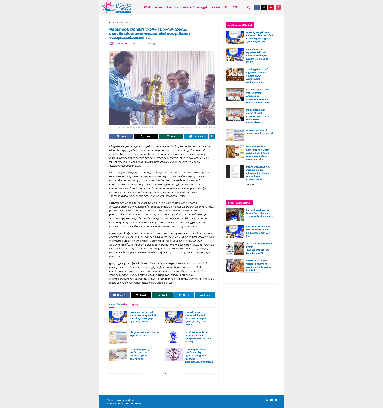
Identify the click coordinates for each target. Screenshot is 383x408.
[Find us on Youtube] (271, 7)
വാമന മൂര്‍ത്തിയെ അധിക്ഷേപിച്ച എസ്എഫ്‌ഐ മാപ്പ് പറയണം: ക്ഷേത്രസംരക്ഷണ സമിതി (199, 356)
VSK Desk (122, 43)
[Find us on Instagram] (278, 7)
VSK (235, 7)
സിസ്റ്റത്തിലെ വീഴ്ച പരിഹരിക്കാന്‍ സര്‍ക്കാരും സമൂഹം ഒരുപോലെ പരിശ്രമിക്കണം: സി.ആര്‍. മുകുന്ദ (257, 117)
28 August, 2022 (138, 43)
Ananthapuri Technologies (130, 403)
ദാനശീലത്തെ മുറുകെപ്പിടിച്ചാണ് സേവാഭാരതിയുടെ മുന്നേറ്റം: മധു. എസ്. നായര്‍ (196, 318)
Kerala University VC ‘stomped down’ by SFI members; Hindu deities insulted (258, 265)
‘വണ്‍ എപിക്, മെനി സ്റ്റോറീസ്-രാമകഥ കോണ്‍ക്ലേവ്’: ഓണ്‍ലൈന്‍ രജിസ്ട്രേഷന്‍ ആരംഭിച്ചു (257, 77)
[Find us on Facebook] (257, 7)
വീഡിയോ (216, 7)
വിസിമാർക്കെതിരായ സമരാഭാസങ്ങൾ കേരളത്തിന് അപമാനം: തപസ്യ (198, 337)
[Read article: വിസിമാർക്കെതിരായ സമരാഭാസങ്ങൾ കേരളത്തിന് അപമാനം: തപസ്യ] (174, 337)
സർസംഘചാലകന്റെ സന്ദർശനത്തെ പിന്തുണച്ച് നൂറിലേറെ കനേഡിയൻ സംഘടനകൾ (258, 173)
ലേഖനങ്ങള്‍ (187, 7)
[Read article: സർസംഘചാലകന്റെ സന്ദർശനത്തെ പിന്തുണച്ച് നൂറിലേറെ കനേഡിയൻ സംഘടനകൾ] (235, 171)
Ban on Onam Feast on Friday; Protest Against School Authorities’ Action (259, 213)
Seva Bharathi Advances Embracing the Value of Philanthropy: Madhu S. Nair (259, 231)
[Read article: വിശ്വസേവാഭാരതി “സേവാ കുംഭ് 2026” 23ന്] (118, 337)
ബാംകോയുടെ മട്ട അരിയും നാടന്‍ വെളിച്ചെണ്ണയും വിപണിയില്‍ (139, 354)
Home (147, 7)
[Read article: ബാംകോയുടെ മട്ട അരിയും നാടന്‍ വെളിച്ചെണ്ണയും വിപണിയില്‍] (118, 354)
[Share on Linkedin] (212, 136)
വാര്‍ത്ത (158, 7)
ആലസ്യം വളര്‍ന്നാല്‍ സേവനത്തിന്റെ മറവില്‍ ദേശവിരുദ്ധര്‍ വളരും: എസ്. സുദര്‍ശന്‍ (142, 316)
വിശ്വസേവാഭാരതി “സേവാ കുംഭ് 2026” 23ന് (144, 334)
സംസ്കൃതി (202, 7)
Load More (162, 373)
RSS (226, 7)
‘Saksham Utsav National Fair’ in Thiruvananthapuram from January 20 (259, 248)
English (171, 7)
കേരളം (129, 22)
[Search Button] (248, 7)
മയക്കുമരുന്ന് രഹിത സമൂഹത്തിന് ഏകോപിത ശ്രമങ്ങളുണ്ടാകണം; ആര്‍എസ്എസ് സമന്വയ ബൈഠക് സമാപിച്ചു (259, 97)
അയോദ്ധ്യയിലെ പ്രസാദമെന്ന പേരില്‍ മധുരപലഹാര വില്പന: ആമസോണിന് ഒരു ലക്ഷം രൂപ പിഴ (258, 153)
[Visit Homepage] (117, 7)
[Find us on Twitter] (264, 7)
